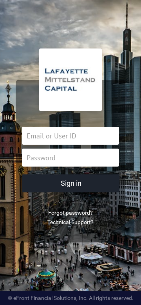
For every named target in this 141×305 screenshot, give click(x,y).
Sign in (71, 183)
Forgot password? (70, 213)
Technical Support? (70, 222)
